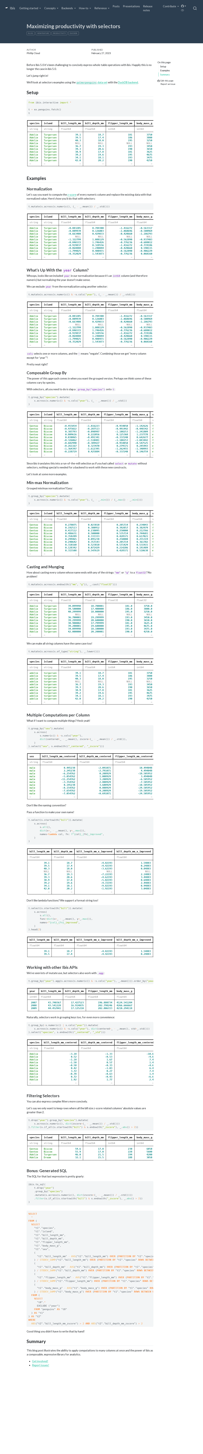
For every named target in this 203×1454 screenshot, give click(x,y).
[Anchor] (41, 92)
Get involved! (40, 1361)
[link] (30, 8)
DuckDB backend (128, 82)
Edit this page (166, 80)
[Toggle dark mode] (182, 10)
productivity (59, 33)
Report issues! (40, 1365)
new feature (43, 33)
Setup (163, 66)
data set (92, 82)
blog (30, 33)
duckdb (73, 33)
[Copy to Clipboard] (152, 1211)
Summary (165, 74)
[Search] (195, 8)
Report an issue (167, 84)
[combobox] (195, 8)
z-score (71, 194)
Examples (165, 70)
